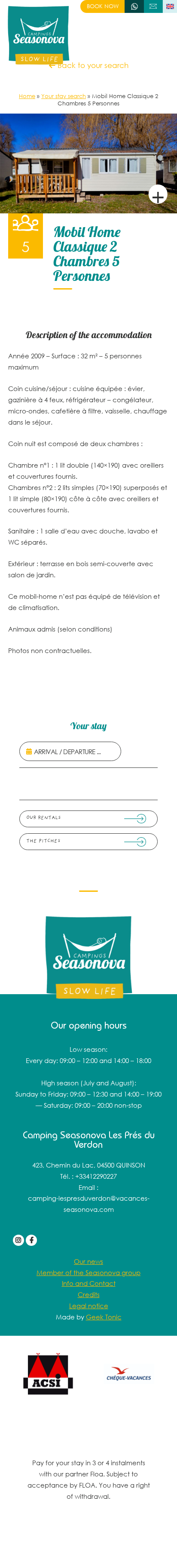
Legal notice (88, 1305)
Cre (83, 1294)
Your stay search (63, 96)
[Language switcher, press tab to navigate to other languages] (170, 6)
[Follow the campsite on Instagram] (18, 1240)
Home (27, 96)
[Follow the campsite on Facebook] (31, 1240)
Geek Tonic (104, 1317)
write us (153, 6)
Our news (88, 1261)
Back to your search (91, 65)
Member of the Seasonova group (88, 1272)
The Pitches (43, 841)
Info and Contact (89, 1283)
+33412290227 (134, 6)
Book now (103, 6)
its (97, 1294)
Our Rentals (43, 818)
